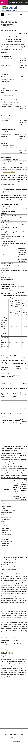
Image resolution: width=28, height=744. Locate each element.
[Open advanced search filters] (21, 14)
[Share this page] (26, 14)
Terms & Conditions (14, 741)
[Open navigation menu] (2, 14)
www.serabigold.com (9, 172)
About (6, 734)
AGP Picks (4, 2)
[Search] (18, 14)
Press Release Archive (16, 734)
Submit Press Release (14, 738)
